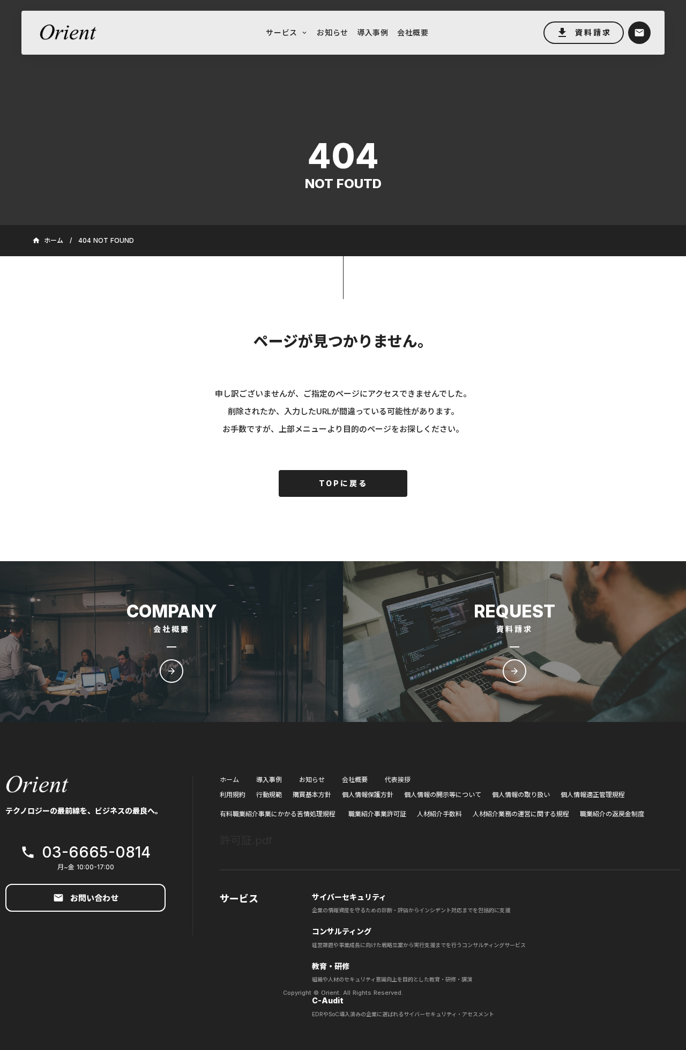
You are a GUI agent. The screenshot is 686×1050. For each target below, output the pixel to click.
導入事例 (269, 780)
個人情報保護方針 (367, 795)
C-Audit (328, 1000)
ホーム (229, 780)
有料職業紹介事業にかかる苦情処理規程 (279, 814)
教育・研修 (330, 966)
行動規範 (269, 795)
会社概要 (355, 780)
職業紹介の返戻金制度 (612, 814)
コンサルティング (341, 931)
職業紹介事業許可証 (377, 814)
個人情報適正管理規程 (593, 795)
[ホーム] (93, 33)
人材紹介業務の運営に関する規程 (521, 814)
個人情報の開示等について (442, 795)
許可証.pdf (246, 840)
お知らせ (312, 780)
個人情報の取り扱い (521, 795)
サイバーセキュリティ (349, 897)
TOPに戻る (343, 483)
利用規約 (232, 795)
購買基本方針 (312, 795)
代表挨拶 (398, 780)
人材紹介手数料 (439, 814)
